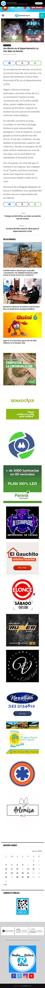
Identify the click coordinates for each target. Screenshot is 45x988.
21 (28, 873)
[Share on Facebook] (9, 63)
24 (6, 877)
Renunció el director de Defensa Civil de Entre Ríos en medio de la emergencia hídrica (21, 308)
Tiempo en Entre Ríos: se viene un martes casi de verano (22, 217)
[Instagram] (25, 976)
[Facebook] (13, 976)
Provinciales (7, 45)
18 (12, 873)
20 (23, 873)
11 (12, 869)
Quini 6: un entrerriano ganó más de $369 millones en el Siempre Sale (19, 341)
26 (17, 877)
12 (17, 869)
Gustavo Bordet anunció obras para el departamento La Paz (22, 230)
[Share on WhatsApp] (35, 63)
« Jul (5, 884)
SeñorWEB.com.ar (26, 986)
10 (6, 869)
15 (34, 869)
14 (28, 869)
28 (28, 877)
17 (6, 873)
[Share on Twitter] (22, 63)
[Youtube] (31, 976)
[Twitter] (19, 976)
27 (23, 877)
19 (17, 873)
